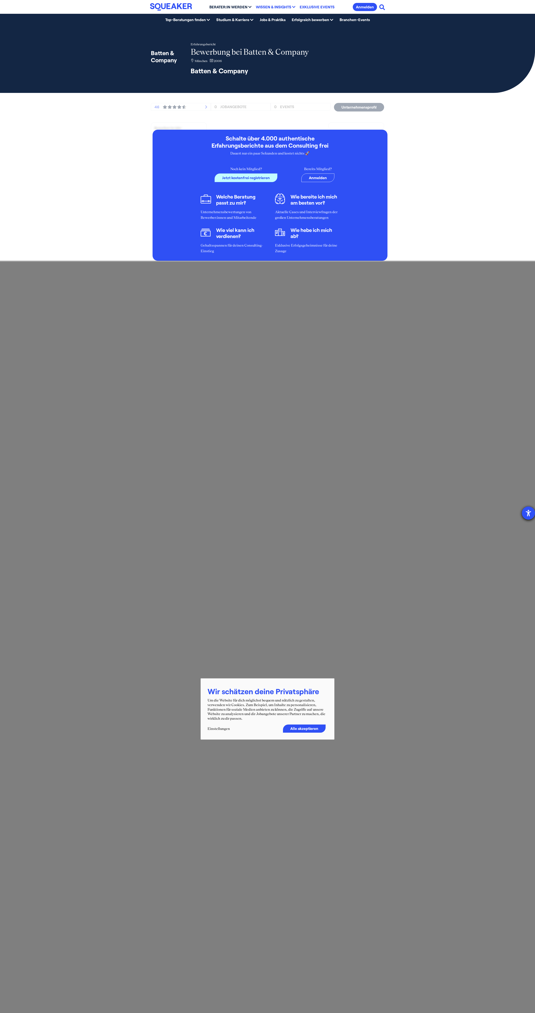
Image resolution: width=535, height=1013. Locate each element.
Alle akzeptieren (304, 728)
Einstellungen (219, 729)
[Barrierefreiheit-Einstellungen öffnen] (528, 513)
